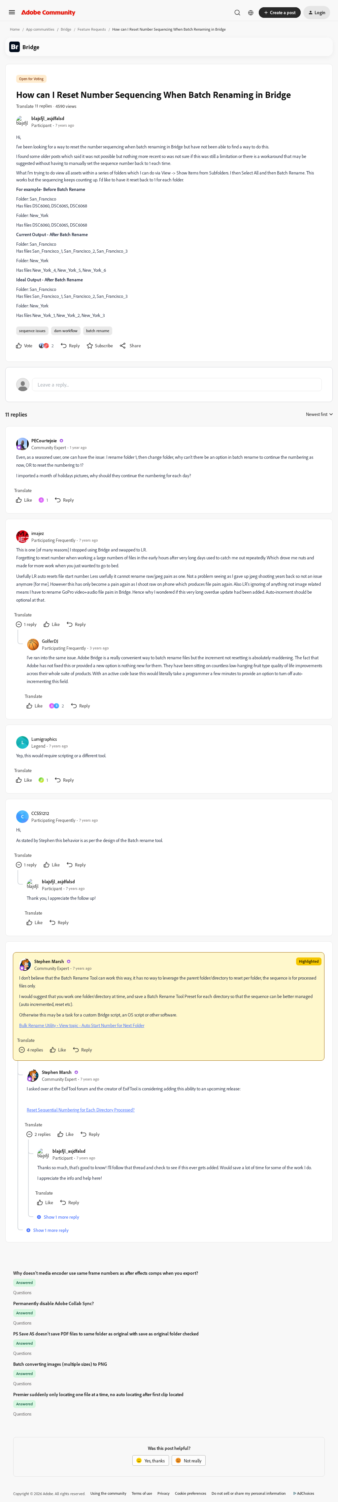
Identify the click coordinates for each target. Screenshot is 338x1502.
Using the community (108, 1493)
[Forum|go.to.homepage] (48, 12)
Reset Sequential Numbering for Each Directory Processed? (81, 1109)
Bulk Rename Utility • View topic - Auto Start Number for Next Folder (81, 1025)
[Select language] (251, 12)
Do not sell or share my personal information (249, 1493)
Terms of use (142, 1493)
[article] (168, 471)
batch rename (97, 330)
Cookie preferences (190, 1493)
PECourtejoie (44, 440)
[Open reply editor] (169, 384)
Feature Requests (92, 29)
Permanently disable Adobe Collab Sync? (53, 1303)
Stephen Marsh (49, 961)
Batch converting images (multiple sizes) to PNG (60, 1364)
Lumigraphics (44, 739)
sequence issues (32, 330)
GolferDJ (50, 641)
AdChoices (305, 1493)
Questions (22, 1292)
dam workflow (66, 330)
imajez (37, 533)
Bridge (66, 29)
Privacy (163, 1493)
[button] (12, 14)
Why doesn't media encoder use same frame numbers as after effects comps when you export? (105, 1273)
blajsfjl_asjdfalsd (47, 118)
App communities (40, 29)
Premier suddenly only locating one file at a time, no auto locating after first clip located (98, 1394)
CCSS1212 (40, 813)
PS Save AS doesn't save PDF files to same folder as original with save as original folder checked (106, 1333)
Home (15, 29)
